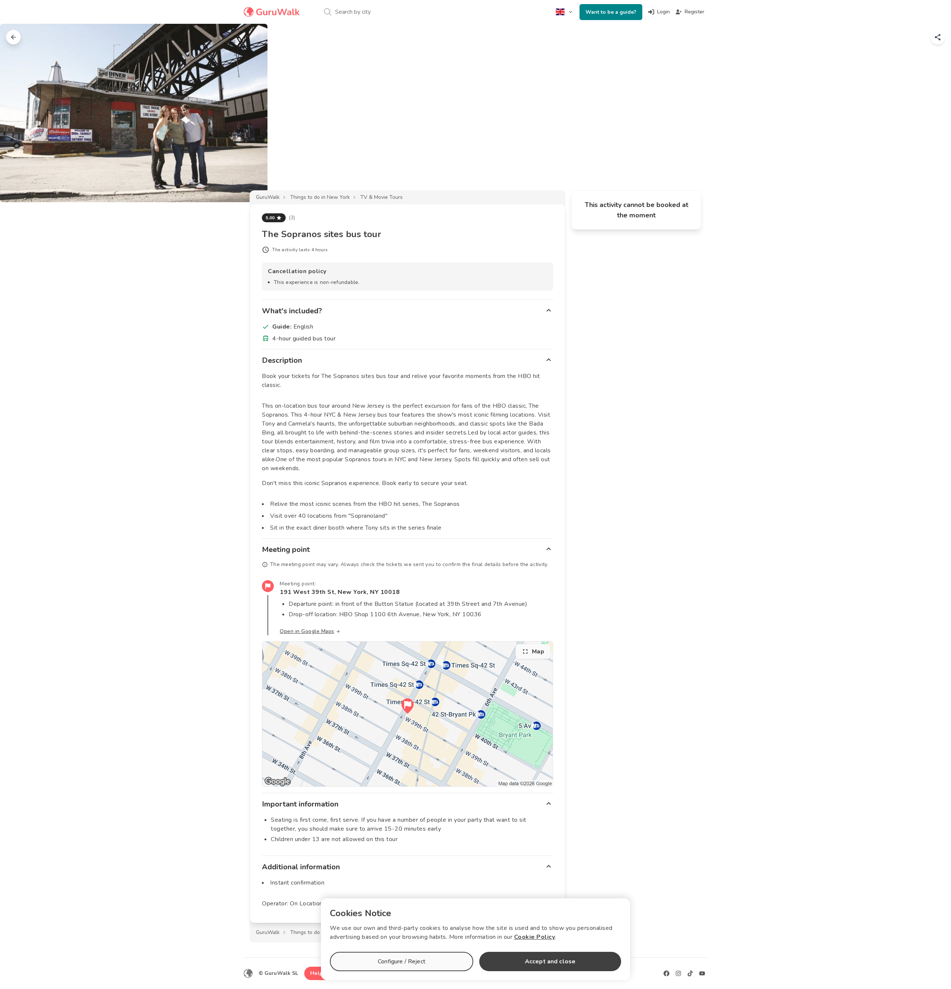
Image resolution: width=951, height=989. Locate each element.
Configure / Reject (401, 961)
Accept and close (550, 961)
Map (538, 651)
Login (663, 11)
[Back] (13, 37)
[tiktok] (690, 973)
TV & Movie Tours (381, 197)
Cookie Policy (534, 937)
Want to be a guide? (610, 12)
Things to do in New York (320, 197)
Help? (317, 973)
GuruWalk (268, 197)
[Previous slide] (18, 113)
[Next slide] (933, 113)
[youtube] (702, 973)
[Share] (937, 37)
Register (694, 11)
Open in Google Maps (307, 631)
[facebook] (666, 973)
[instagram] (678, 973)
